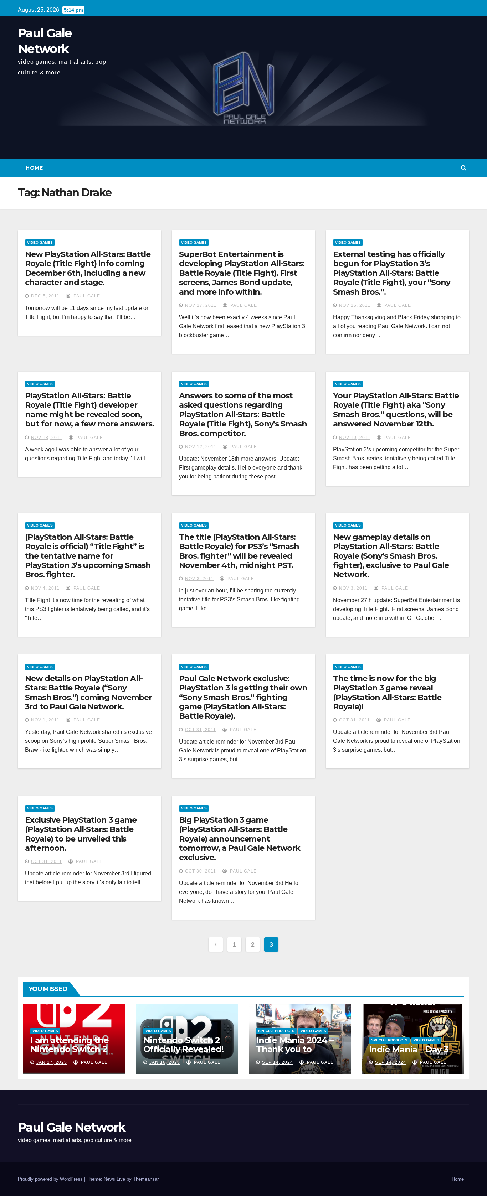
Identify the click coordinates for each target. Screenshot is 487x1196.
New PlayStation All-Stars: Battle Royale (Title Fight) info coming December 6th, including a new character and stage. (87, 268)
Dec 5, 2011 (45, 296)
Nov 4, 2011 (45, 588)
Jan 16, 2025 (164, 1062)
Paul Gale (86, 296)
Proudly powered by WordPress (51, 1179)
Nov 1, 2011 (45, 720)
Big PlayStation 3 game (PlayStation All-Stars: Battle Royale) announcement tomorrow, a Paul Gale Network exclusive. (239, 839)
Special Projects (276, 1031)
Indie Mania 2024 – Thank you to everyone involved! (295, 1049)
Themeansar (145, 1179)
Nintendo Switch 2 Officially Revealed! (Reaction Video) (183, 1049)
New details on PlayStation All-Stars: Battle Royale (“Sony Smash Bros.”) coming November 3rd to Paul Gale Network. (88, 692)
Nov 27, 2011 (200, 305)
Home (34, 168)
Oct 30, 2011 (200, 871)
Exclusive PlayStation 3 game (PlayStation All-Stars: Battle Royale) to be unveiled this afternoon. (81, 834)
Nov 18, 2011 (46, 437)
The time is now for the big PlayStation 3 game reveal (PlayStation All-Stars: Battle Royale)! (387, 692)
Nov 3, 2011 (199, 578)
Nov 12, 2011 (200, 446)
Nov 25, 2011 (354, 305)
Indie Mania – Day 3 (408, 1049)
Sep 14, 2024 (277, 1062)
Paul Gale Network (71, 1127)
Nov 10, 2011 (354, 437)
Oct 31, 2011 (200, 729)
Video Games (40, 242)
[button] (463, 168)
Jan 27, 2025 (51, 1062)
